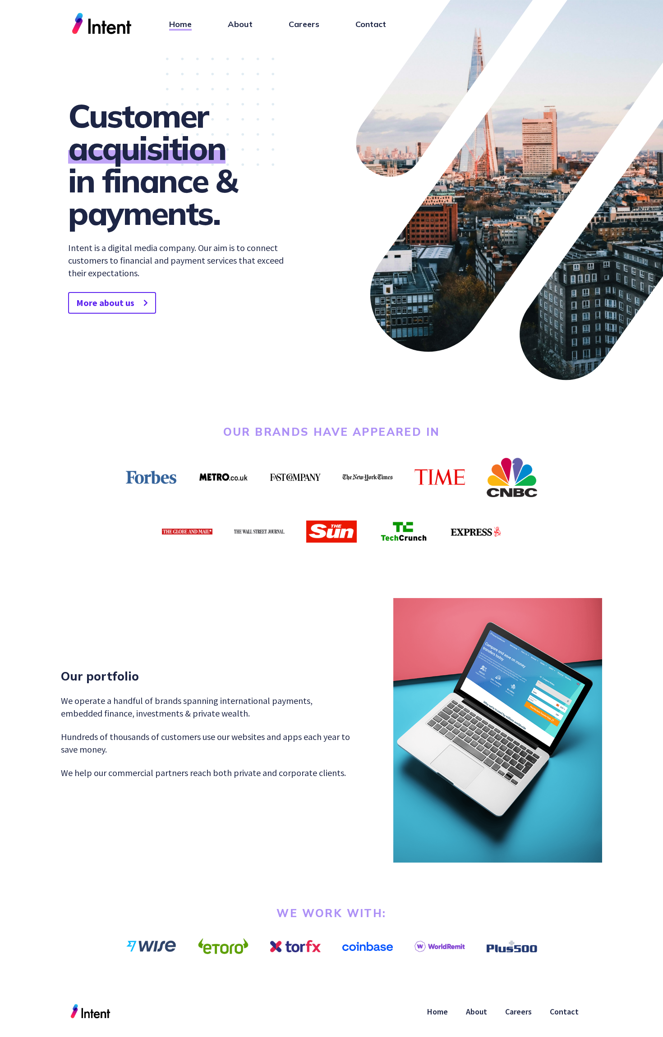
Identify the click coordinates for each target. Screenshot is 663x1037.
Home (180, 24)
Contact (370, 24)
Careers (304, 24)
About (240, 24)
